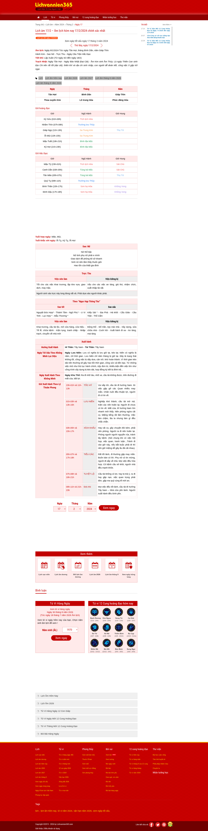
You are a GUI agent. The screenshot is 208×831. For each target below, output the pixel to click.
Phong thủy (64, 17)
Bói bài (108, 768)
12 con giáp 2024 (65, 768)
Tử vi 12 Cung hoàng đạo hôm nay (113, 603)
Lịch (45, 17)
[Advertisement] (129, 6)
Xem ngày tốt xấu (41, 782)
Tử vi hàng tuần (134, 759)
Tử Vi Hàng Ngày (60, 603)
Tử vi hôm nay (134, 755)
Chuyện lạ (156, 768)
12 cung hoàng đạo (90, 17)
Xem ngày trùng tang (42, 786)
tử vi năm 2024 (65, 811)
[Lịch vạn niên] (38, 17)
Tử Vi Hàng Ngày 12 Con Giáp (55, 711)
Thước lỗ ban (87, 759)
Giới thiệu (39, 828)
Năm (90, 503)
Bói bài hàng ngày (112, 790)
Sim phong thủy (87, 773)
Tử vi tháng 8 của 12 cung (138, 764)
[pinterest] (164, 826)
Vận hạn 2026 (63, 777)
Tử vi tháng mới (64, 764)
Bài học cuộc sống (159, 755)
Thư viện (124, 17)
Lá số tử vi (62, 786)
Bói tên (108, 782)
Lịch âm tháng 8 (41, 777)
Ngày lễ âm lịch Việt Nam (44, 790)
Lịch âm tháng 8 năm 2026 (108, 78)
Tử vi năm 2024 (134, 773)
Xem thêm (86, 554)
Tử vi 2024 (62, 773)
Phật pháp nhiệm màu (160, 764)
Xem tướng (110, 759)
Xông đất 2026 (64, 782)
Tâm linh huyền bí (159, 759)
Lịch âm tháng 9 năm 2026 (48, 83)
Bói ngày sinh (110, 764)
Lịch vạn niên (40, 755)
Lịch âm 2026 (70, 78)
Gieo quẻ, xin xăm (112, 777)
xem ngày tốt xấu (101, 811)
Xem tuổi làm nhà (88, 755)
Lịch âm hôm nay (53, 78)
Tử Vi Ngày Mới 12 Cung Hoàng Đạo (58, 718)
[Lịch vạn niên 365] (53, 7)
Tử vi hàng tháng (135, 768)
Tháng (75, 503)
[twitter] (158, 826)
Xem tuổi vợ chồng (89, 768)
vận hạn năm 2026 (83, 811)
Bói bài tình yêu (111, 773)
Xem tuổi (85, 764)
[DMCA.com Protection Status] (170, 826)
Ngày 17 (78, 24)
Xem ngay (109, 508)
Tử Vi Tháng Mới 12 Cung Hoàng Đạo (59, 726)
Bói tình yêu (110, 786)
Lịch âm (49, 24)
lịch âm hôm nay (48, 811)
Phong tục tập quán (42, 795)
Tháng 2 (69, 24)
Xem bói (109, 755)
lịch (37, 811)
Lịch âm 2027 (86, 78)
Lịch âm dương (40, 759)
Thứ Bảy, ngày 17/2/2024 (86, 45)
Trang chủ (39, 24)
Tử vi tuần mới (64, 759)
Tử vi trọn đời (63, 790)
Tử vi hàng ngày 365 (66, 755)
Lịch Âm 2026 (47, 703)
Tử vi (53, 17)
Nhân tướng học (109, 17)
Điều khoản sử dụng (52, 828)
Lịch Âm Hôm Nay (49, 696)
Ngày (59, 503)
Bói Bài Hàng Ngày (50, 734)
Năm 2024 (59, 24)
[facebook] (152, 826)
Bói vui (75, 17)
